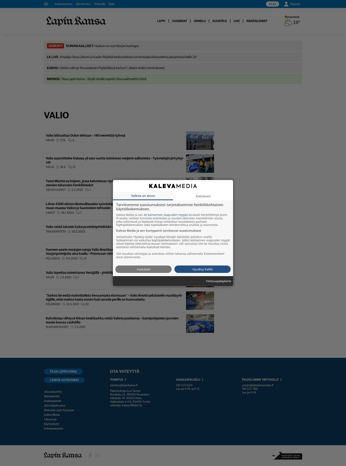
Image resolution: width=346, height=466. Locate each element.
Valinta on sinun (143, 195)
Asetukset (143, 269)
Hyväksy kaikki (202, 269)
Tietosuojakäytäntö (218, 281)
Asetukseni (203, 196)
